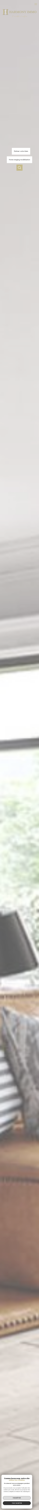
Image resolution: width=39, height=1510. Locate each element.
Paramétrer (17, 1498)
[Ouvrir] (19, 168)
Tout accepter (17, 1503)
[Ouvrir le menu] (36, 4)
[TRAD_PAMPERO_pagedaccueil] (19, 18)
